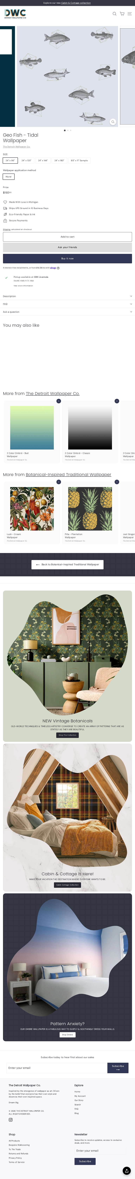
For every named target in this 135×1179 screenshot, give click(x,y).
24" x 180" (59, 160)
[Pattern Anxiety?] (67, 957)
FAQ (5, 303)
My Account (80, 1096)
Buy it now (67, 258)
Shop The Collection (67, 735)
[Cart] (122, 14)
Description (9, 296)
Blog (77, 1113)
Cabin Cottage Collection (67, 885)
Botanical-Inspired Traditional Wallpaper (68, 474)
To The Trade (15, 1149)
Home (77, 1091)
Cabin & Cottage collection (76, 2)
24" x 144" (43, 160)
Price (6, 187)
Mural (9, 176)
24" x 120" (26, 160)
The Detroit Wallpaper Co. (16, 146)
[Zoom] (113, 122)
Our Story (79, 1100)
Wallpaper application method (19, 170)
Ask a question (11, 311)
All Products (14, 1141)
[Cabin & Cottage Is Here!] (67, 807)
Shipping (6, 229)
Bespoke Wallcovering (19, 1145)
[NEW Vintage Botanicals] (67, 654)
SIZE (5, 154)
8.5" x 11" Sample (79, 160)
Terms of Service (17, 1162)
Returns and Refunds (18, 1153)
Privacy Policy (15, 1158)
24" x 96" (10, 160)
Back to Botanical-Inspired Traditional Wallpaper (70, 564)
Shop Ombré (67, 1035)
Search (78, 1104)
